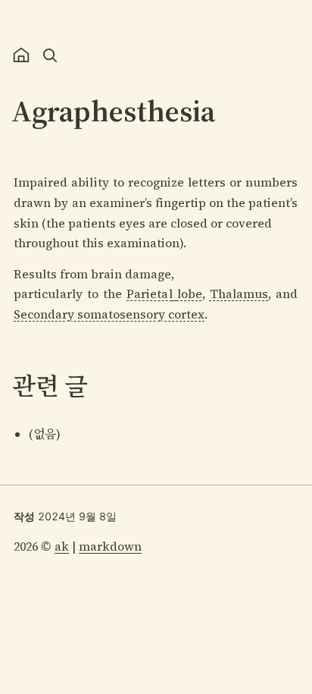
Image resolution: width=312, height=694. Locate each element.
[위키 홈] (21, 55)
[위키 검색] (50, 55)
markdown (110, 546)
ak (62, 546)
